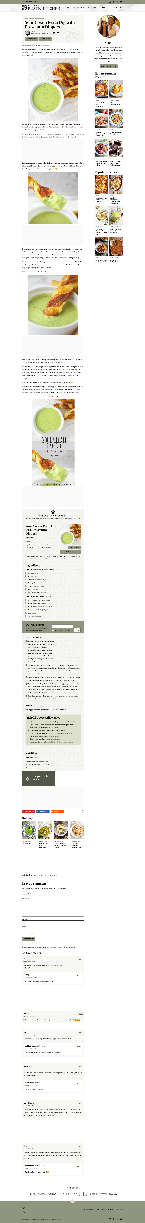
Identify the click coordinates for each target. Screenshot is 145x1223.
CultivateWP (58, 1219)
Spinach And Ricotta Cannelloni (100, 104)
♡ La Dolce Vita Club (108, 7)
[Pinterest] (121, 2)
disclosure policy (47, 45)
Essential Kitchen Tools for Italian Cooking (59, 742)
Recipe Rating (27, 892)
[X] (117, 2)
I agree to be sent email (62, 630)
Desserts (111, 1209)
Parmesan (34, 579)
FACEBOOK (79, 390)
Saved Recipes (89, 1209)
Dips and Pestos (39, 18)
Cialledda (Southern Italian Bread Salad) (101, 134)
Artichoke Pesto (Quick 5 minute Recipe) (60, 845)
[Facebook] (113, 2)
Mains (104, 1209)
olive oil (34, 586)
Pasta (98, 1209)
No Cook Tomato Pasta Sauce (115, 133)
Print (77, 547)
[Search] (121, 7)
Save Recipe (46, 38)
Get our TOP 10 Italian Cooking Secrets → (32, 2)
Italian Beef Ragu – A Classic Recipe (101, 261)
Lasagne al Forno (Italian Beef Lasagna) (101, 199)
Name (24, 919)
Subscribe (91, 7)
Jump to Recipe (31, 38)
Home (26, 18)
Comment (26, 898)
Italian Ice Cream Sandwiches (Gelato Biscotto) (115, 163)
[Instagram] (110, 2)
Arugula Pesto (27, 844)
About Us (81, 7)
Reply (81, 959)
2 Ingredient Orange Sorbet (115, 103)
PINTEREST (45, 392)
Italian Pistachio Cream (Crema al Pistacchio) (115, 230)
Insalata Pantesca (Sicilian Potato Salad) (101, 163)
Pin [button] (71, 547)
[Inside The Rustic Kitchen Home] (41, 7)
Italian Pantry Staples (53, 739)
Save (77, 630)
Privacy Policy (47, 1219)
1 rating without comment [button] (49, 875)
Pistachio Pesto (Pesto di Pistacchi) (44, 845)
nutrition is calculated (53, 736)
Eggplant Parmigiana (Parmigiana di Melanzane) (115, 200)
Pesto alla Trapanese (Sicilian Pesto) (76, 845)
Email (54, 623)
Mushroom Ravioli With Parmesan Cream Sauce (101, 231)
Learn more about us (108, 66)
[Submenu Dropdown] (74, 7)
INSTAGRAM (33, 392)
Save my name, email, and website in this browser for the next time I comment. (43, 934)
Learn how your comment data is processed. (61, 947)
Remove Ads (70, 552)
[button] (53, 32)
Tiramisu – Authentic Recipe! (116, 261)
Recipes (70, 7)
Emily (33, 32)
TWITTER (25, 392)
